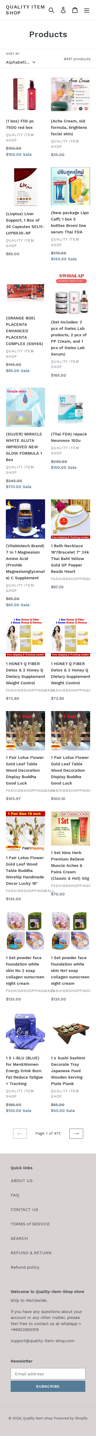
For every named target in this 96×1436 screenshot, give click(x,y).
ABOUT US (22, 1180)
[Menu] (87, 10)
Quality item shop (25, 10)
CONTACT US (24, 1209)
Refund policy (25, 1267)
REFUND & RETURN (31, 1252)
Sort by (12, 54)
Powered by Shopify (70, 1418)
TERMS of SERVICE (30, 1223)
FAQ (15, 1195)
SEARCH (19, 1238)
